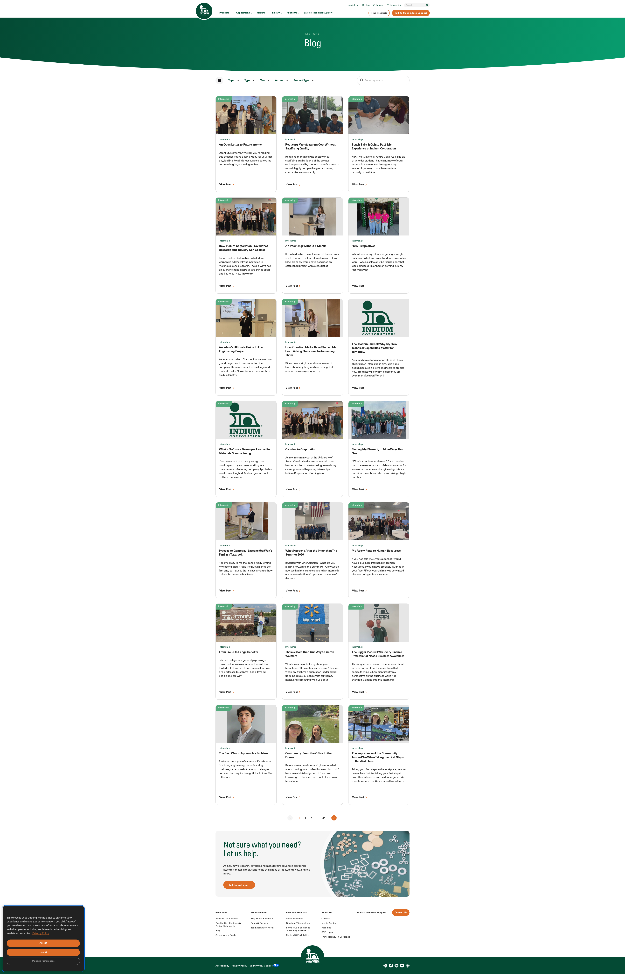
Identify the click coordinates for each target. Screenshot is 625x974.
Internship (223, 99)
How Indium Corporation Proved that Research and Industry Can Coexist (243, 248)
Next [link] (334, 817)
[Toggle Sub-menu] (357, 5)
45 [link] (323, 818)
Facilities (326, 928)
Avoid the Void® (294, 919)
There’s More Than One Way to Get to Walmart (309, 654)
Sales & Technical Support (318, 13)
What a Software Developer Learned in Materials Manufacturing (244, 451)
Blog (367, 5)
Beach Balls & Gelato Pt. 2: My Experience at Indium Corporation (374, 146)
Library (276, 13)
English (351, 5)
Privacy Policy (239, 966)
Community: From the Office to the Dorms (308, 755)
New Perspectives (363, 246)
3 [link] (311, 818)
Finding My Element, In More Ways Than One (378, 451)
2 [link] (305, 818)
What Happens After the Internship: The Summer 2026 (311, 553)
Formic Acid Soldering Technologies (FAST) (298, 929)
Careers (379, 5)
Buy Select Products (262, 919)
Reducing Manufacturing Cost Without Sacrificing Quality (310, 146)
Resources (221, 913)
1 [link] (299, 818)
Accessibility (222, 966)
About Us (292, 13)
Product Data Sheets (226, 919)
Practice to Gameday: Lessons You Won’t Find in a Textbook (245, 553)
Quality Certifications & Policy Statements (228, 924)
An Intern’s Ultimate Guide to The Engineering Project (241, 349)
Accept (43, 943)
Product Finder (259, 913)
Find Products (379, 13)
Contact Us (395, 5)
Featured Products (296, 913)
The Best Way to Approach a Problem (243, 753)
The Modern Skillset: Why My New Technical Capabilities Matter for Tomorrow (374, 348)
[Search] (427, 5)
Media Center (328, 923)
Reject (43, 952)
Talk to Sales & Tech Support (411, 13)
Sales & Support (260, 923)
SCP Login (327, 932)
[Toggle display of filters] (219, 80)
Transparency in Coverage (335, 937)
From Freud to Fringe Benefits (238, 652)
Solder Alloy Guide (225, 935)
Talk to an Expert (239, 885)
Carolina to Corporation (300, 449)
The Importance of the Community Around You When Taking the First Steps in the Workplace (377, 757)
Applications (243, 13)
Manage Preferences (43, 961)
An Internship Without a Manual (306, 246)
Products (224, 13)
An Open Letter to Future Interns (240, 144)
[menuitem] (353, 5)
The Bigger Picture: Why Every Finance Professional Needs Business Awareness (378, 654)
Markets (261, 13)
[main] (312, 448)
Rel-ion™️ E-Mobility (297, 935)
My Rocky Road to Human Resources (376, 551)
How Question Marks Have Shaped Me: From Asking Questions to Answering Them (311, 351)
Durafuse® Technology (298, 923)
